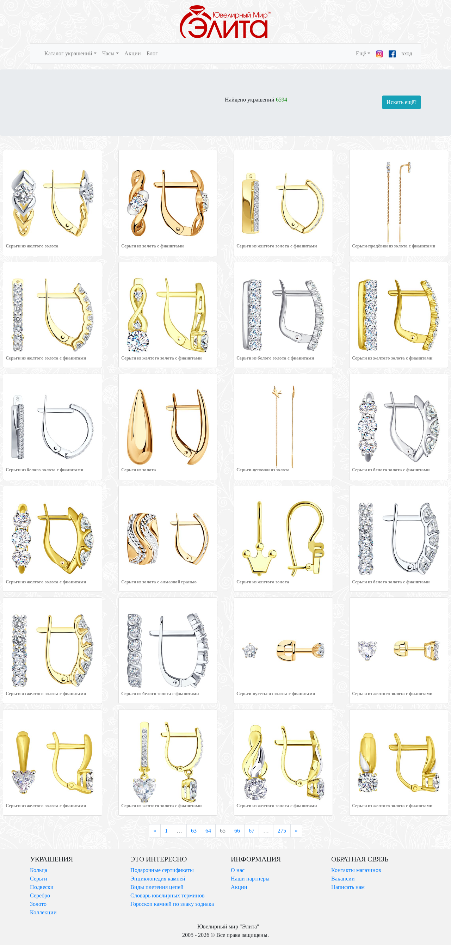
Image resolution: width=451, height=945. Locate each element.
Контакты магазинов (356, 870)
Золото (38, 904)
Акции (132, 53)
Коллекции (43, 912)
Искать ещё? (401, 102)
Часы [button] (108, 53)
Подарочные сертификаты (162, 870)
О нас (238, 870)
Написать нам (348, 887)
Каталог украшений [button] (68, 53)
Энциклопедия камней (157, 879)
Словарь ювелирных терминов (167, 895)
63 (194, 831)
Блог (152, 53)
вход (406, 53)
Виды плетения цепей (157, 887)
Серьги (38, 879)
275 (282, 831)
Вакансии (343, 879)
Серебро (40, 895)
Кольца (38, 870)
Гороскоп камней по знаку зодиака (172, 904)
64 (208, 831)
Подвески (42, 887)
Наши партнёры (250, 879)
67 (251, 831)
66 (237, 831)
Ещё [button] (361, 53)
